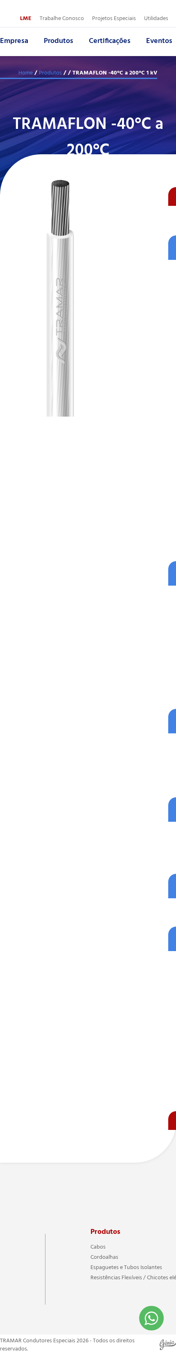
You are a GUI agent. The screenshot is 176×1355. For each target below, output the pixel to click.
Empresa (14, 41)
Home (25, 73)
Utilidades (156, 18)
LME (26, 18)
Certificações (110, 41)
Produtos (58, 41)
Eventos (159, 41)
